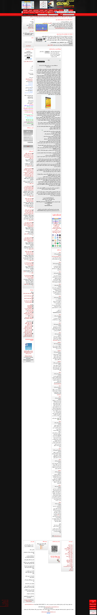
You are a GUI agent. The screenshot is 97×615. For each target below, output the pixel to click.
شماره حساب (35, 10)
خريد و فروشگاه (70, 547)
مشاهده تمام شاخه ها (28, 300)
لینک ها (30, 10)
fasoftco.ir (59, 394)
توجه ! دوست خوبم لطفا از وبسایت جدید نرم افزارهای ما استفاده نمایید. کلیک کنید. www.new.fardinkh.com (5, 601)
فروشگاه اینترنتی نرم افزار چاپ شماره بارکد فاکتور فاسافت (29, 309)
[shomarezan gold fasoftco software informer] (28, 349)
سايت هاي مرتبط (69, 556)
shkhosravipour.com (45, 611)
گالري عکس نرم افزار (69, 553)
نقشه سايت (70, 554)
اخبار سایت (32, 12)
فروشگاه (66, 10)
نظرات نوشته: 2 (27, 599)
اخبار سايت (71, 546)
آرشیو (28, 146)
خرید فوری (51, 10)
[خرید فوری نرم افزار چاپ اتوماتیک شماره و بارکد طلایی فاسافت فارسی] (56, 218)
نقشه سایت (42, 12)
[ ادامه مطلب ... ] (28, 165)
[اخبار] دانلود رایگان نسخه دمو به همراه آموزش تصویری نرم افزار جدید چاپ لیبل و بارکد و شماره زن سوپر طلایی (28, 156)
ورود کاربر (71, 570)
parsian (59, 470)
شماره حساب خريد (69, 549)
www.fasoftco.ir (48, 606)
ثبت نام (55, 10)
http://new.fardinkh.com (56, 256)
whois (36, 12)
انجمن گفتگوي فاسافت (68, 548)
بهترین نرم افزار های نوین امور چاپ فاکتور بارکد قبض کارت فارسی (28, 327)
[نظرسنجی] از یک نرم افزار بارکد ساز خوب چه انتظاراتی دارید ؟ (28, 264)
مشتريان (71, 563)
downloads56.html (57, 383)
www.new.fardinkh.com (59, 28)
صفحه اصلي (26, 12)
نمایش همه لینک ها (28, 302)
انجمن (46, 10)
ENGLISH (25, 10)
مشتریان (71, 10)
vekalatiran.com (52, 611)
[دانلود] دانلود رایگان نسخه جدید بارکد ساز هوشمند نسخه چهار (29, 200)
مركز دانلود (61, 10)
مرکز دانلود (71, 551)
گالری (47, 12)
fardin (60, 252)
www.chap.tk (55, 340)
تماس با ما (71, 557)
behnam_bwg (30, 27)
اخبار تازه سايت (70, 562)
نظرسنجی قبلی (29, 601)
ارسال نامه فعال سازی (28, 61)
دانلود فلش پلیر (28, 45)
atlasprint (59, 342)
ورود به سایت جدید (30, 14)
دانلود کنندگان (70, 552)
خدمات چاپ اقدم (29, 322)
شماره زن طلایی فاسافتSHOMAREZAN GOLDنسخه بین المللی (28, 352)
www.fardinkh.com (55, 606)
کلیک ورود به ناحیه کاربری (47, 23)
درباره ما (41, 10)
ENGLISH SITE (70, 561)
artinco (59, 485)
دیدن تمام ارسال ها (57, 535)
